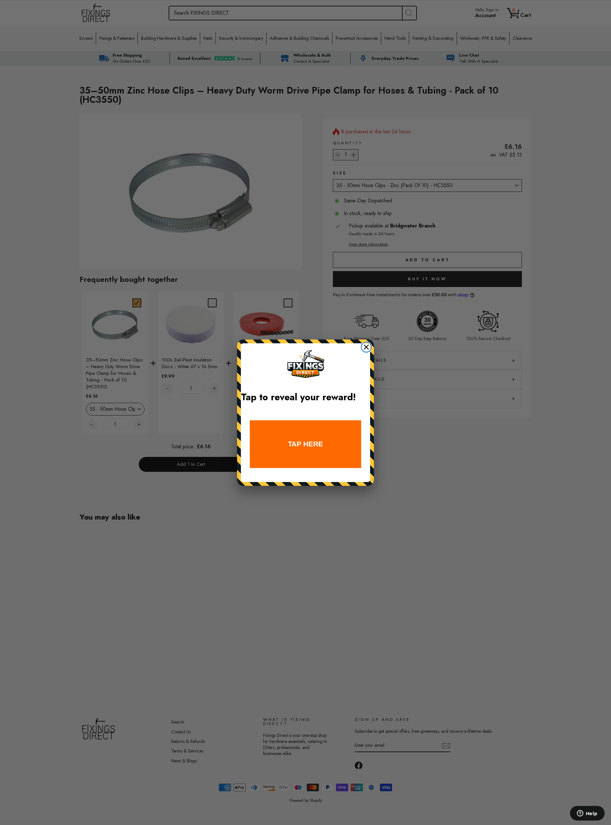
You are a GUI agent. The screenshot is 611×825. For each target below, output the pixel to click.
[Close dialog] (366, 347)
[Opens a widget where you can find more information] (587, 814)
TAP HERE (305, 444)
